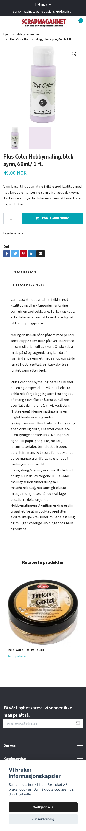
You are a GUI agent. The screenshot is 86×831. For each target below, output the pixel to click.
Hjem (6, 53)
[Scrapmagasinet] (43, 32)
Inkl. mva (41, 4)
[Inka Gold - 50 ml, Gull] (43, 631)
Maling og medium (29, 53)
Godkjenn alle (43, 807)
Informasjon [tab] (24, 291)
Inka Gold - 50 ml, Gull (26, 669)
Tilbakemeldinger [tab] (28, 303)
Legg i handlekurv (55, 237)
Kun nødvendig (43, 819)
